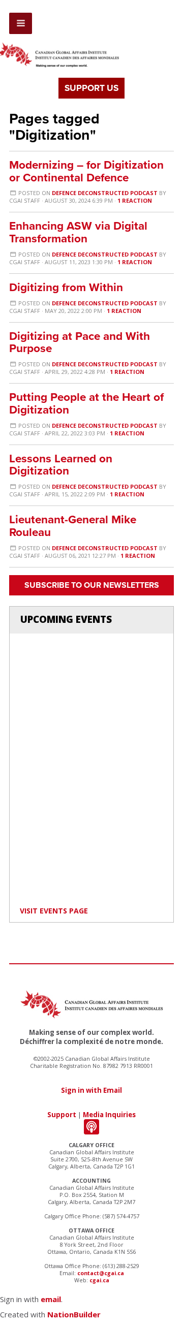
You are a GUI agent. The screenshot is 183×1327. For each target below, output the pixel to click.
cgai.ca (99, 1280)
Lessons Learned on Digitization (60, 465)
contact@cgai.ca (100, 1273)
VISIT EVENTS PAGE (54, 910)
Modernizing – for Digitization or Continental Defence (86, 171)
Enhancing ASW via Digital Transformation (78, 232)
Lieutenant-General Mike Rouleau (72, 526)
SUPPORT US (91, 88)
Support (61, 1114)
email (51, 1299)
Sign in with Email (91, 1090)
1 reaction (134, 200)
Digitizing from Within (66, 287)
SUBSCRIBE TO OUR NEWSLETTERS (91, 585)
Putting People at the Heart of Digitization (86, 403)
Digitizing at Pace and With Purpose (79, 342)
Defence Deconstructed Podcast (105, 193)
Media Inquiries (109, 1114)
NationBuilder (74, 1314)
